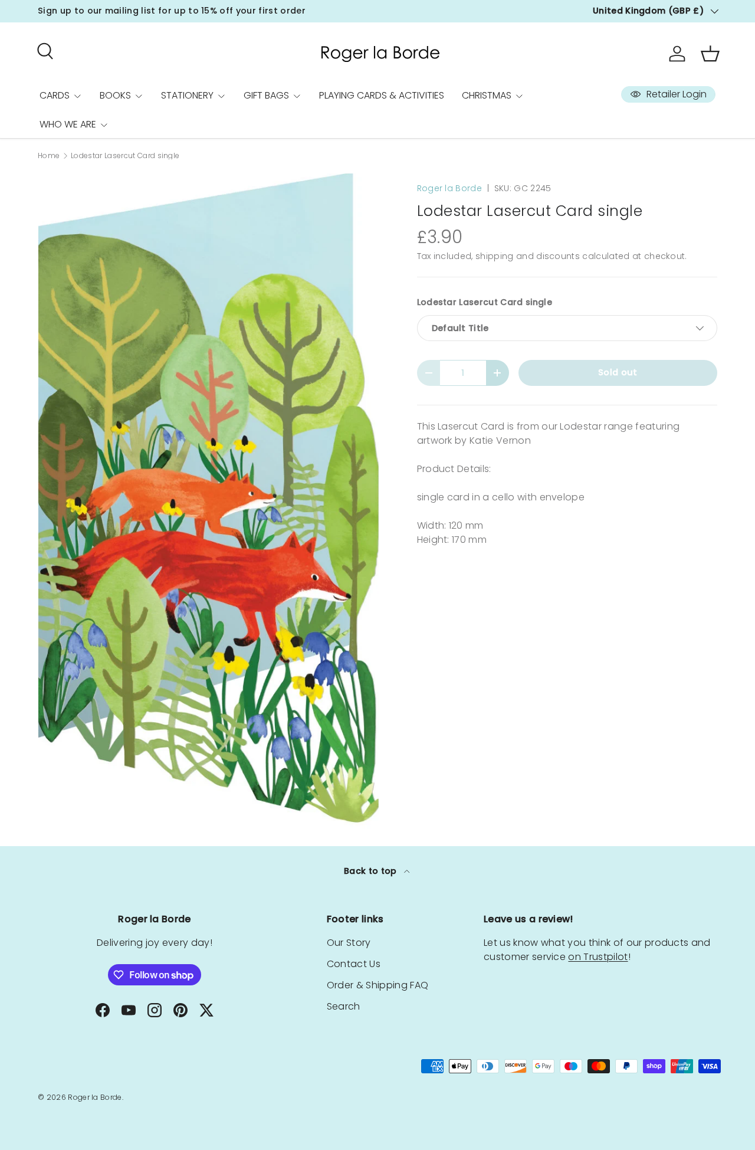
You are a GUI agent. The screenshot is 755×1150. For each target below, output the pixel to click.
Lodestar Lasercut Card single (125, 155)
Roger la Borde (449, 188)
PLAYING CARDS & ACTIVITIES (381, 95)
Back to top (371, 871)
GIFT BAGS (266, 95)
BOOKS (115, 95)
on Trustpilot (598, 957)
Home (49, 155)
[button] (710, 54)
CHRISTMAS (486, 95)
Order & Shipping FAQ (377, 985)
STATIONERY (187, 95)
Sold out (618, 372)
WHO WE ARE (68, 124)
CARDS (55, 95)
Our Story (349, 942)
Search (343, 1006)
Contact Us (353, 964)
